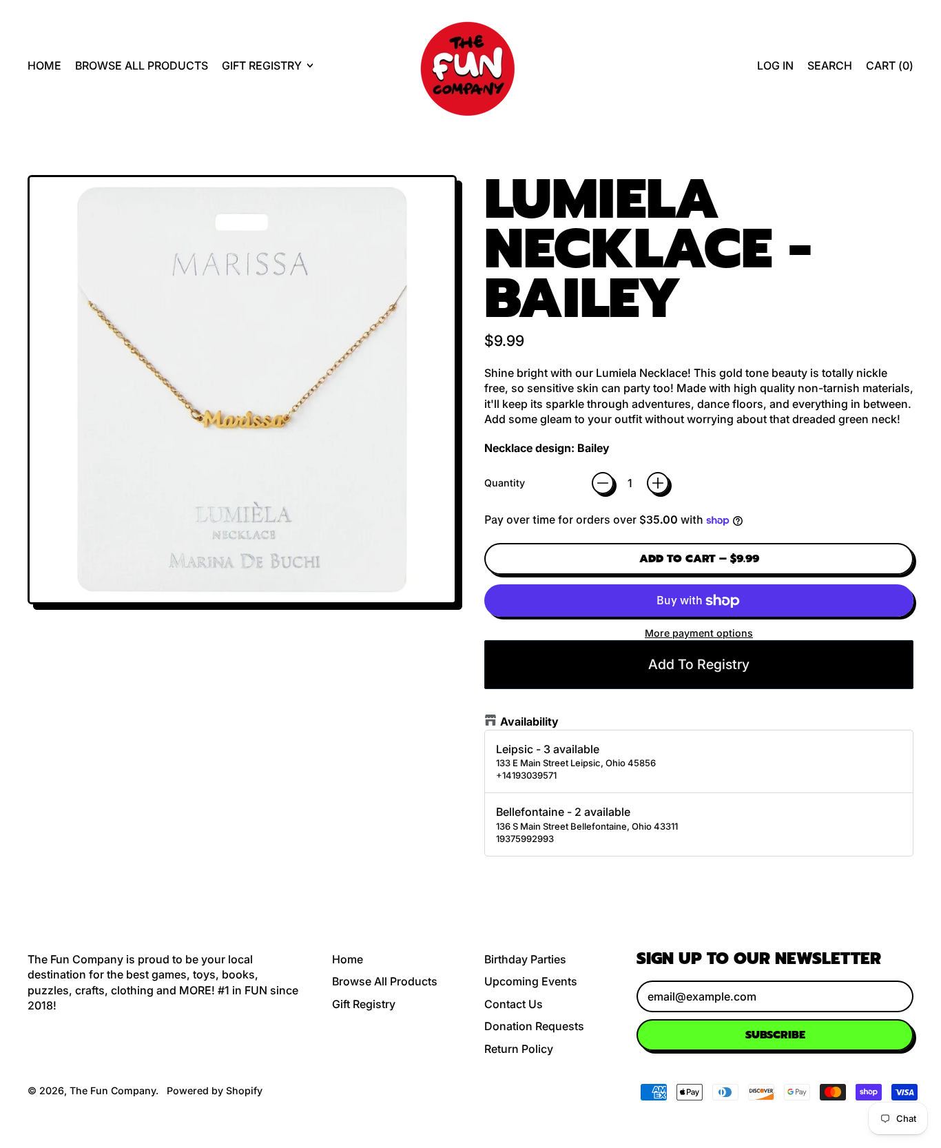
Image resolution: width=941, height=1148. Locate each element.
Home (44, 65)
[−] (603, 483)
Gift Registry (363, 1004)
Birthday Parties (525, 959)
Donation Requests (534, 1026)
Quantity (504, 483)
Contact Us (513, 1004)
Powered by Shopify (214, 1090)
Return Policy (518, 1049)
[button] (829, 65)
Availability (529, 721)
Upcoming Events (530, 981)
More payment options (699, 633)
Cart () (889, 69)
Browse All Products (141, 65)
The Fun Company (113, 1090)
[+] (658, 483)
